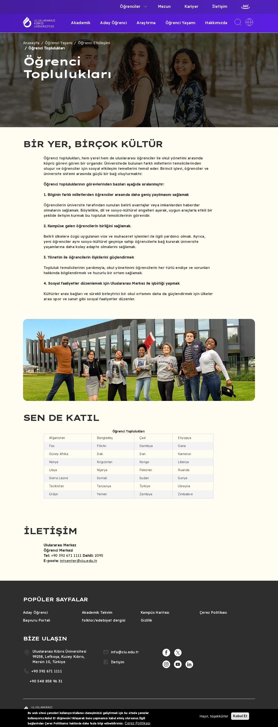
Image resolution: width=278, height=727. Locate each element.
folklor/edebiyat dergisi (104, 620)
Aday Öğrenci (113, 22)
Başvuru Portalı (36, 620)
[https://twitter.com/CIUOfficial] (178, 653)
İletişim (219, 6)
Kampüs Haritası (155, 612)
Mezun (164, 6)
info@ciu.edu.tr (125, 652)
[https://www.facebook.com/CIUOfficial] (166, 653)
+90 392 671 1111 (46, 671)
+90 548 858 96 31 (46, 681)
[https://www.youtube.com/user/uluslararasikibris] (178, 664)
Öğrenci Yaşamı (180, 22)
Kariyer (191, 6)
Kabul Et (240, 716)
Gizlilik (146, 620)
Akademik (80, 22)
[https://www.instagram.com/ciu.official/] (166, 664)
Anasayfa (31, 43)
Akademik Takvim (97, 612)
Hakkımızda (216, 22)
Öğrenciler (130, 6)
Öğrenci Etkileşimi (94, 43)
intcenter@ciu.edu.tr (78, 561)
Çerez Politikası (213, 612)
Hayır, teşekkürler (214, 716)
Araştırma (146, 22)
